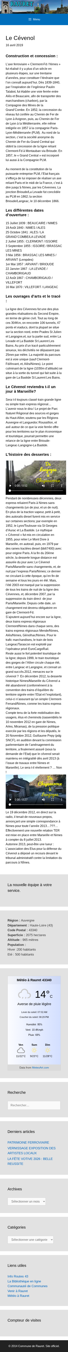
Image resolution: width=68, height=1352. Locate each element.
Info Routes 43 (18, 1276)
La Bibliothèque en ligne (24, 1281)
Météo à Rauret (18, 1296)
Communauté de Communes (28, 1286)
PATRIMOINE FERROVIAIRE (28, 1142)
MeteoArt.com (40, 1067)
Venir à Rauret (18, 1291)
